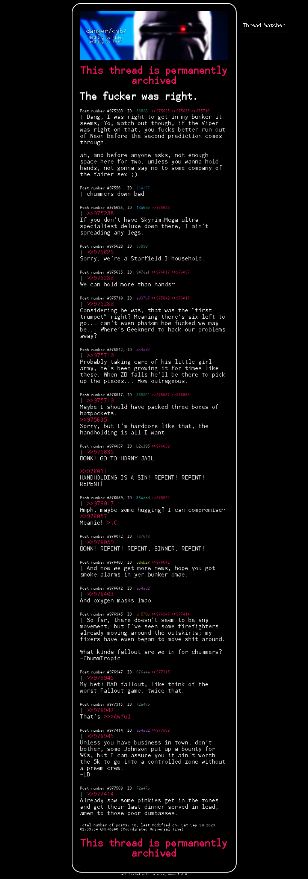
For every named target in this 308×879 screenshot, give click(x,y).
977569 (116, 788)
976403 (116, 562)
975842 (116, 350)
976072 (116, 536)
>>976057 (181, 272)
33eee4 (143, 498)
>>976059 (181, 395)
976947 (116, 672)
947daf (143, 272)
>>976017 (161, 272)
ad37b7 (143, 298)
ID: (131, 111)
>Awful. (122, 717)
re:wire (158, 874)
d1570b (143, 614)
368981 (143, 111)
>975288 (102, 213)
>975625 (102, 252)
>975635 (95, 420)
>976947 (102, 710)
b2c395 (143, 446)
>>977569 (161, 730)
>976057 (95, 516)
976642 (116, 588)
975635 (116, 272)
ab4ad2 (143, 350)
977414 (116, 730)
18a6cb (143, 208)
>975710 (102, 356)
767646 (143, 536)
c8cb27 (143, 562)
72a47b (143, 704)
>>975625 (161, 111)
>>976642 (161, 562)
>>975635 (181, 111)
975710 (116, 298)
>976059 (102, 542)
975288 (116, 111)
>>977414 (181, 614)
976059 (116, 498)
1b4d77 (143, 188)
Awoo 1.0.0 (177, 874)
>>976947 (161, 614)
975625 (116, 208)
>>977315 (161, 672)
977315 (116, 704)
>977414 (102, 794)
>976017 (95, 471)
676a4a (143, 672)
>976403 (102, 594)
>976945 (102, 678)
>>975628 (161, 208)
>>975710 (201, 111)
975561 (116, 188)
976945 (116, 614)
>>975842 (161, 298)
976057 (116, 446)
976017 (116, 395)
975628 (116, 246)
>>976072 (161, 498)
